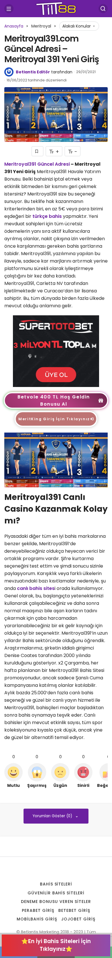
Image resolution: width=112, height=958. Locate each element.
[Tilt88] (56, 8)
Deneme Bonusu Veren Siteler (56, 901)
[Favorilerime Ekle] (37, 151)
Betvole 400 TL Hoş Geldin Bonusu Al (54, 400)
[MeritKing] (56, 351)
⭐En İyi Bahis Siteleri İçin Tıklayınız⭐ (56, 945)
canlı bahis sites (36, 588)
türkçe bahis (47, 216)
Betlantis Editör (33, 72)
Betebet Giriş (74, 910)
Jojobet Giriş (78, 919)
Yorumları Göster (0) (53, 816)
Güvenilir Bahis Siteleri (56, 893)
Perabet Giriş (38, 910)
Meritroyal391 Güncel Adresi (37, 164)
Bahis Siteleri (56, 884)
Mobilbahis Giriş (37, 919)
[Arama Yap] (103, 8)
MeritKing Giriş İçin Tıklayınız (54, 419)
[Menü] (8, 8)
